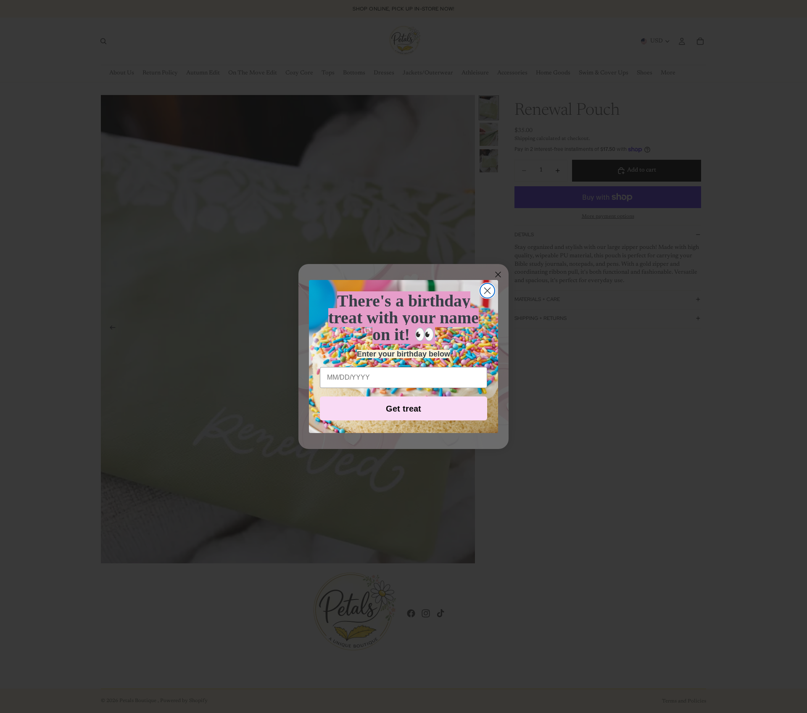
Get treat (403, 408)
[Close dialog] (487, 290)
